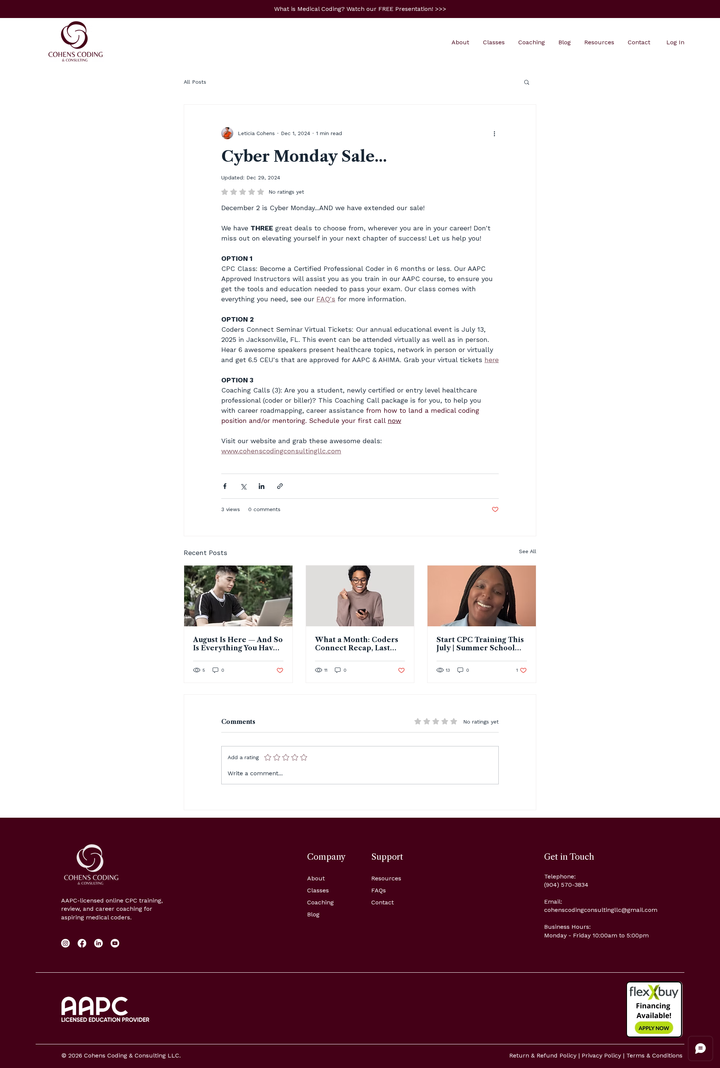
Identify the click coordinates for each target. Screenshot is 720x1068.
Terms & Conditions (654, 1055)
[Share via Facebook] (224, 486)
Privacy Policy (601, 1055)
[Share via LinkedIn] (261, 486)
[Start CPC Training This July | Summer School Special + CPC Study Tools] (482, 596)
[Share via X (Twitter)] (243, 486)
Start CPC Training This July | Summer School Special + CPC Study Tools (480, 644)
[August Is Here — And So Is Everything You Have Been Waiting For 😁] (238, 596)
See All (527, 551)
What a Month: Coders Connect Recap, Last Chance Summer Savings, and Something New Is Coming (358, 644)
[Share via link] (280, 486)
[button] (360, 8)
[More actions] (494, 133)
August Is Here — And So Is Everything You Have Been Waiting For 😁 (238, 644)
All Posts (195, 82)
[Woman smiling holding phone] (360, 596)
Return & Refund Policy (542, 1055)
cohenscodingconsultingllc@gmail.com (600, 909)
